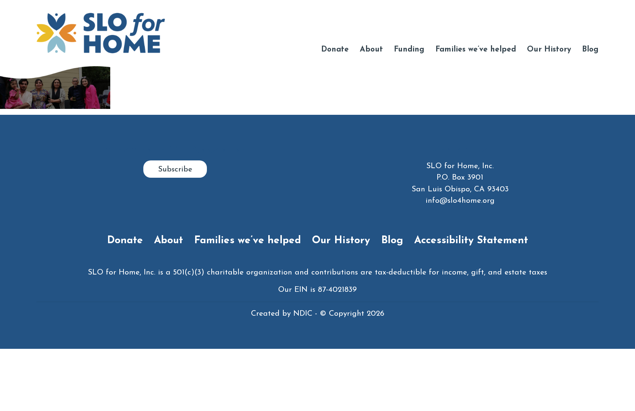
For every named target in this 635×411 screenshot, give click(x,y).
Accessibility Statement (471, 240)
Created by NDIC (281, 314)
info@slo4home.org (460, 201)
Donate (335, 49)
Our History (549, 49)
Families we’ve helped (475, 49)
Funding (409, 49)
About (371, 49)
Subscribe (175, 169)
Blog (590, 49)
